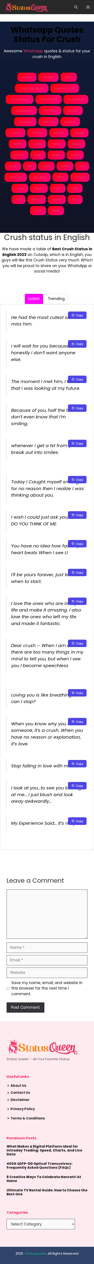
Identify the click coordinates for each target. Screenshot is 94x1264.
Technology (19, 99)
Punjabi (48, 77)
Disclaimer (20, 1099)
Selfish (59, 132)
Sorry (20, 188)
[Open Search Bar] (76, 7)
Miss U (37, 199)
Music (76, 143)
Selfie (17, 143)
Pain (74, 188)
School (70, 121)
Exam (56, 155)
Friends (48, 121)
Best (56, 210)
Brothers (50, 110)
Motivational (65, 88)
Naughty (25, 121)
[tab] (34, 299)
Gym (46, 166)
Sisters (73, 110)
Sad (75, 199)
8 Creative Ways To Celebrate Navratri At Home (44, 1179)
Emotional (76, 99)
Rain (38, 155)
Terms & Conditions (27, 1118)
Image (27, 77)
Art (29, 166)
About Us (18, 1085)
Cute (75, 155)
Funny (56, 143)
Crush (19, 155)
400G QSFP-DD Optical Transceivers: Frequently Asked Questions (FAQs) (40, 1165)
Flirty (60, 177)
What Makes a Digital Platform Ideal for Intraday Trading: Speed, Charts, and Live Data (44, 1150)
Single (79, 132)
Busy (13, 166)
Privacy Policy (22, 1109)
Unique (15, 132)
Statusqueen (35, 1253)
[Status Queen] (26, 7)
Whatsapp (33, 51)
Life (82, 166)
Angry (39, 188)
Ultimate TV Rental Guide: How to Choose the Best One (47, 1192)
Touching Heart (31, 88)
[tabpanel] (47, 574)
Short (37, 143)
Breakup (39, 177)
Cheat (80, 177)
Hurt (57, 188)
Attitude (16, 177)
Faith (65, 166)
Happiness (24, 110)
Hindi (69, 77)
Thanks (37, 132)
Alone (56, 199)
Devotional (48, 99)
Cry (18, 199)
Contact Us (20, 1092)
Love (38, 210)
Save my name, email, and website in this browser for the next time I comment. (46, 988)
